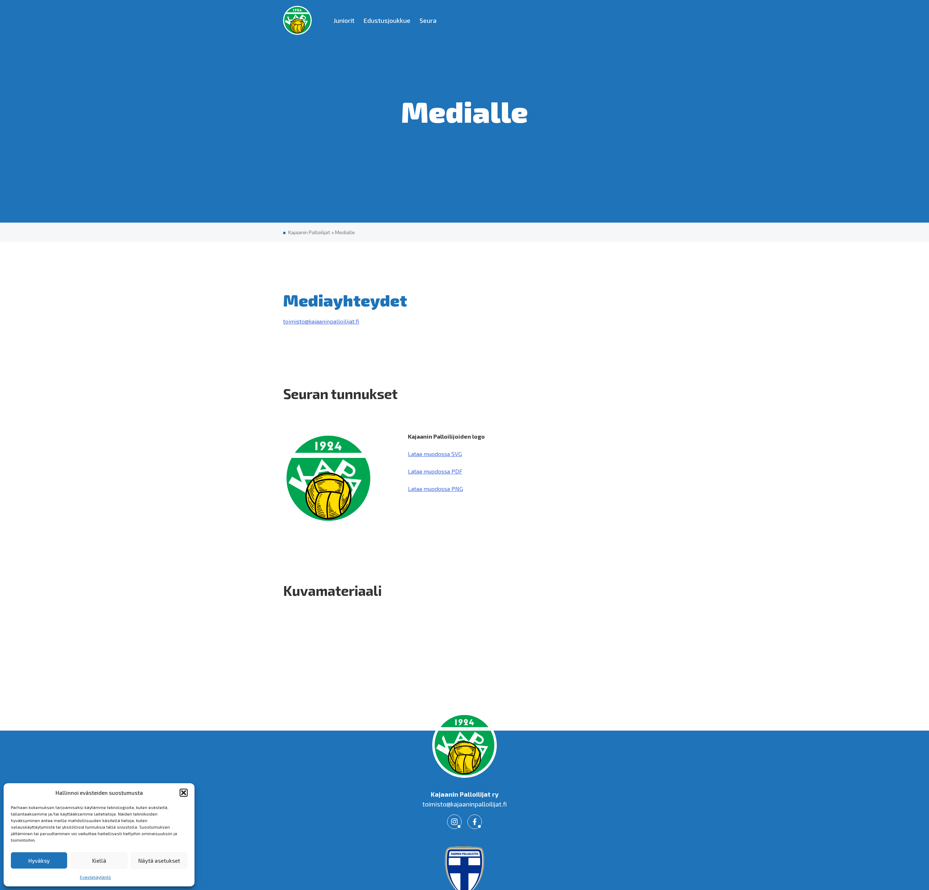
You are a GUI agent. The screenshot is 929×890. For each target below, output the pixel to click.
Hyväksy (39, 860)
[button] (183, 792)
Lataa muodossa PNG (435, 488)
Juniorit (344, 20)
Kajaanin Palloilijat (309, 232)
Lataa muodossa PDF (435, 471)
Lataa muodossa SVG (435, 453)
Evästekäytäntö (95, 876)
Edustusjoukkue (387, 20)
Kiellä (99, 860)
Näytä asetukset (159, 860)
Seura (428, 20)
